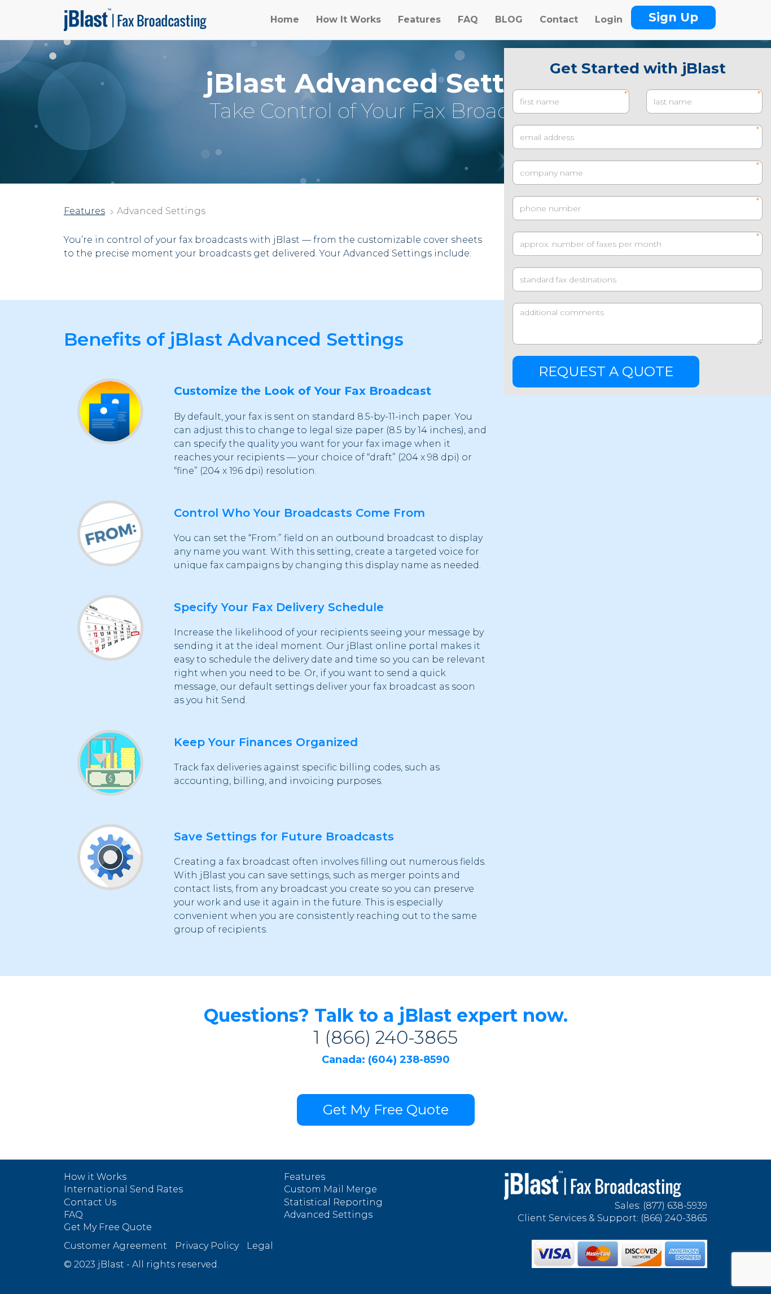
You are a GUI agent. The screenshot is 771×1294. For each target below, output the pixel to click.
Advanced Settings (328, 1214)
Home (284, 19)
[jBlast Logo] (135, 14)
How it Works (95, 1176)
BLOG (509, 19)
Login (609, 19)
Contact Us (90, 1202)
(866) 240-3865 (674, 1218)
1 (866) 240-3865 (385, 1037)
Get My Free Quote (386, 1109)
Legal (260, 1245)
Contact (559, 19)
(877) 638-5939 (675, 1205)
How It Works (348, 19)
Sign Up (673, 17)
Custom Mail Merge (330, 1189)
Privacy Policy (207, 1245)
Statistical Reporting (333, 1202)
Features (419, 19)
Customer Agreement (115, 1245)
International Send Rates (123, 1189)
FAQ (468, 19)
